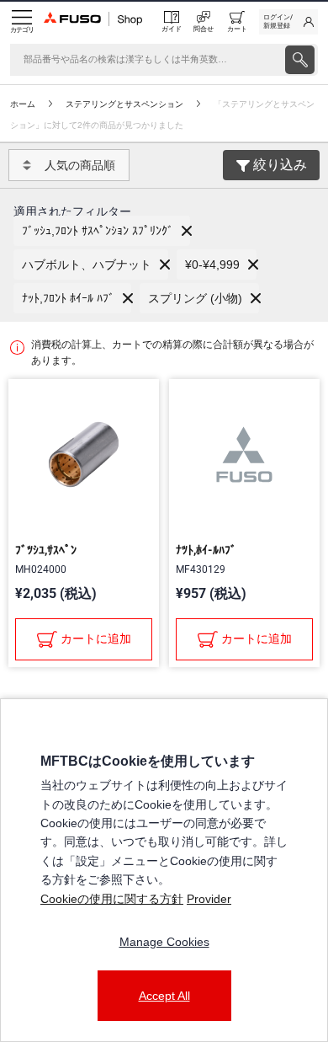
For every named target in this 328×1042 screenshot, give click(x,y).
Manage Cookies (164, 941)
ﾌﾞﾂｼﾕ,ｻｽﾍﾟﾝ (46, 550)
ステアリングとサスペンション (124, 104)
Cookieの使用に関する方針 (111, 899)
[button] (101, 231)
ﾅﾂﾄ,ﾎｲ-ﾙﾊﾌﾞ (206, 550)
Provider (209, 899)
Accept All (164, 995)
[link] (288, 22)
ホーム (22, 104)
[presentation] (300, 59)
